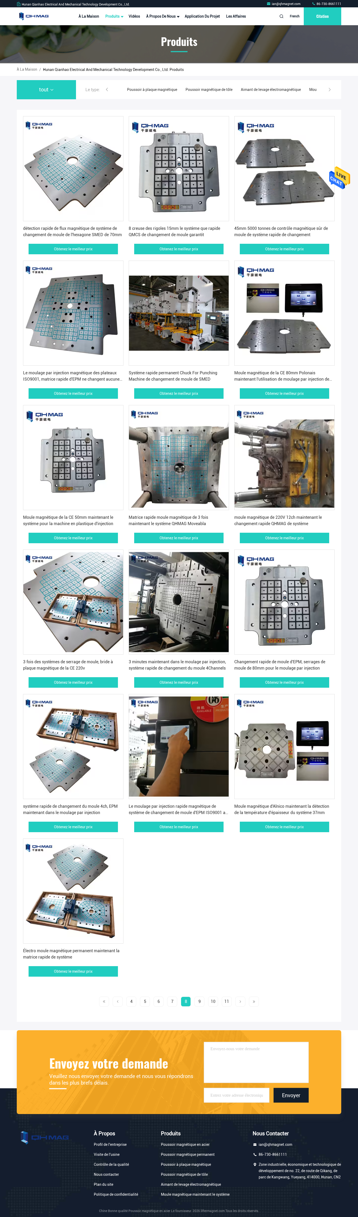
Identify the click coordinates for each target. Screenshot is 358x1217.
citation (322, 16)
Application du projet (202, 16)
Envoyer (291, 1095)
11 (226, 1001)
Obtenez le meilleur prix (73, 249)
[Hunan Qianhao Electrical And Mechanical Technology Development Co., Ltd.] (33, 16)
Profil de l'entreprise (110, 1144)
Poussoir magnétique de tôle (150, 89)
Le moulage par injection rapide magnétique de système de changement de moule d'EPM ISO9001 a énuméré (177, 812)
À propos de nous (161, 16)
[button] (107, 89)
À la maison (89, 16)
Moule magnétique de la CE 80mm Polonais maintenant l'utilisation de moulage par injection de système (281, 379)
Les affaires (236, 16)
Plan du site (103, 1184)
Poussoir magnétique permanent (188, 1154)
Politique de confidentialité (116, 1194)
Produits (112, 16)
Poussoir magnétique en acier (185, 1144)
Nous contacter (106, 1174)
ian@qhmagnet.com (286, 4)
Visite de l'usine (107, 1154)
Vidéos (134, 16)
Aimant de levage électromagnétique (212, 89)
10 (213, 1001)
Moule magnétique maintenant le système (285, 89)
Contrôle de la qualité (111, 1164)
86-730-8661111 (328, 4)
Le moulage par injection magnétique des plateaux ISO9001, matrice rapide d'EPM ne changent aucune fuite (71, 379)
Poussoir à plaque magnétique (186, 1164)
